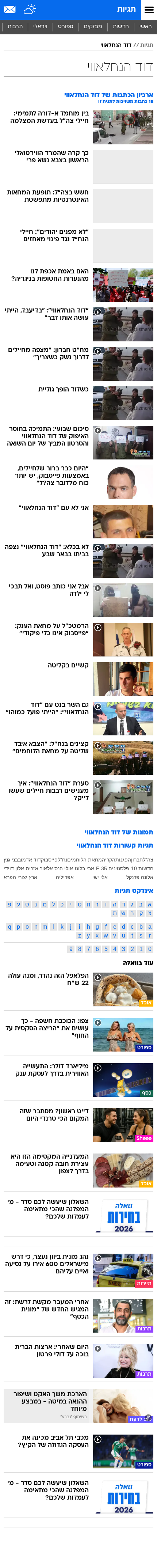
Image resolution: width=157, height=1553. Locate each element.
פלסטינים (118, 868)
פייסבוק (49, 860)
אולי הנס (63, 868)
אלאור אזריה (39, 868)
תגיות (126, 10)
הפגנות (123, 860)
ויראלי (40, 27)
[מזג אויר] (30, 9)
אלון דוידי (14, 868)
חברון (137, 860)
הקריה (108, 860)
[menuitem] (120, 27)
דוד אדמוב (29, 860)
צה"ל (148, 860)
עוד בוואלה (138, 964)
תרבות (15, 27)
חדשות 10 (142, 868)
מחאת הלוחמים (84, 860)
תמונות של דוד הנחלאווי (119, 833)
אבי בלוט (84, 868)
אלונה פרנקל (139, 877)
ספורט (65, 27)
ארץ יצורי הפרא (20, 877)
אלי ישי (100, 877)
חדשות (121, 27)
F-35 (101, 868)
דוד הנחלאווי (115, 46)
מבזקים (93, 27)
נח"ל (62, 860)
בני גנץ (11, 860)
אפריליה (65, 877)
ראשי (145, 27)
